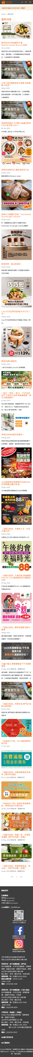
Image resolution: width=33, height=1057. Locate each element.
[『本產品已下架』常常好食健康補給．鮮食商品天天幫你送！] (16, 791)
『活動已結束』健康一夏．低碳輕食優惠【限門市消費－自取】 (15, 835)
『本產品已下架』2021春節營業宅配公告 (16, 742)
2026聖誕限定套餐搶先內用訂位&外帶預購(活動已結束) (15, 483)
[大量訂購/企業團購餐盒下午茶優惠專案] (16, 652)
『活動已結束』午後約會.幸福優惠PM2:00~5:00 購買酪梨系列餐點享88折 (16, 577)
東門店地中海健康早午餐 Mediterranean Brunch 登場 (14, 43)
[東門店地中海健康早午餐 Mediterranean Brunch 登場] (16, 31)
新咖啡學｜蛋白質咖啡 (11, 264)
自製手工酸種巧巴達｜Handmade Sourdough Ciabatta (16, 215)
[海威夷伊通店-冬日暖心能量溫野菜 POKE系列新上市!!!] (16, 110)
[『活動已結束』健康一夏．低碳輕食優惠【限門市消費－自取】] (16, 822)
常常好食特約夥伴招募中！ (12, 434)
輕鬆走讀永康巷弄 (9, 361)
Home (3, 14)
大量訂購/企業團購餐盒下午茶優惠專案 (16, 664)
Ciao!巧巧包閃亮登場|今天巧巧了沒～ (15, 312)
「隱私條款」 (17, 1054)
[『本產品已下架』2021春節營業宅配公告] (16, 728)
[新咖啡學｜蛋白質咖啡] (16, 245)
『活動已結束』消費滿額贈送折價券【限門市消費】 (15, 773)
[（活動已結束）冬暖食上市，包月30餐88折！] (16, 510)
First (12, 876)
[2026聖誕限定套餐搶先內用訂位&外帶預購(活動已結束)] (16, 463)
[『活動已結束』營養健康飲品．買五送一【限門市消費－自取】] (16, 853)
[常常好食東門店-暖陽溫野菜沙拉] (16, 151)
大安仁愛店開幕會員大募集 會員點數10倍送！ (16, 84)
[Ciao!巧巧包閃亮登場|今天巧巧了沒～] (16, 292)
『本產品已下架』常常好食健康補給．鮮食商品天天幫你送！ (15, 804)
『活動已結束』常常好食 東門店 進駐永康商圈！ (16, 704)
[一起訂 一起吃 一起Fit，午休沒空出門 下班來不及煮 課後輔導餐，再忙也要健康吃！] (16, 380)
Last (21, 876)
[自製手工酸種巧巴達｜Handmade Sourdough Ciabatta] (16, 195)
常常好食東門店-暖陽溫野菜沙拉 (15, 169)
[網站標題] (6, 2)
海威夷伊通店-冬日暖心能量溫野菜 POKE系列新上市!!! (16, 124)
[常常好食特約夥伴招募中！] (16, 422)
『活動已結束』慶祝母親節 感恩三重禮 (16, 628)
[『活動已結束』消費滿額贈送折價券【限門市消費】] (16, 760)
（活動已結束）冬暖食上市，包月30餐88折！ (15, 529)
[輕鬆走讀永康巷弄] (16, 342)
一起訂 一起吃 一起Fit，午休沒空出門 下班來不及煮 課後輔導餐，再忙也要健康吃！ (16, 395)
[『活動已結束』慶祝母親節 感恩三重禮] (16, 609)
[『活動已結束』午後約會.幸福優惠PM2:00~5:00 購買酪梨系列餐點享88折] (16, 557)
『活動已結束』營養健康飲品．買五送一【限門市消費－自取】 (15, 867)
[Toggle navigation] (30, 2)
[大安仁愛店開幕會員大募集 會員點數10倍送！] (16, 70)
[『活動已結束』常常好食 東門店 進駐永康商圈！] (16, 691)
